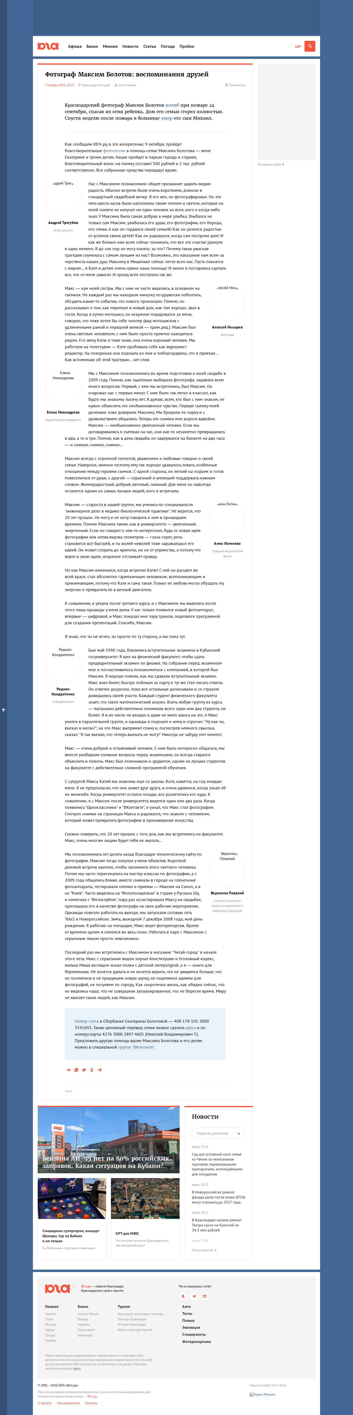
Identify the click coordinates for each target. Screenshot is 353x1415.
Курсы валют (86, 1330)
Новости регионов (212, 1133)
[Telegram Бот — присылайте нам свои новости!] (205, 1296)
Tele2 (69, 1091)
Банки (92, 46)
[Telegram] (194, 1296)
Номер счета (87, 1021)
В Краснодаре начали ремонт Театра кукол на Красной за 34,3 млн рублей (217, 1224)
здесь (191, 1027)
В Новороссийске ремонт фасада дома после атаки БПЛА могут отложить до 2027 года (218, 1197)
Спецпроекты (194, 1334)
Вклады (83, 1319)
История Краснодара (132, 1324)
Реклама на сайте (269, 164)
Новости (130, 46)
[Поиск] (309, 46)
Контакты (91, 1403)
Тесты (187, 1313)
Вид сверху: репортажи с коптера (140, 1314)
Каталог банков (88, 1314)
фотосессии (114, 150)
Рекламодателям (68, 1403)
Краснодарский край (96, 85)
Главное (52, 1306)
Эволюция (191, 1327)
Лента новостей (202, 1250)
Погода (168, 46)
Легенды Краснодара (132, 1319)
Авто (186, 1306)
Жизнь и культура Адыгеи (135, 1330)
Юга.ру (86, 1286)
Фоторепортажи (196, 1341)
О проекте (45, 1403)
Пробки (187, 46)
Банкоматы (85, 1335)
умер (166, 118)
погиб (172, 105)
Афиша (75, 46)
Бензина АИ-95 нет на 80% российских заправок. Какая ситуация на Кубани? (106, 1162)
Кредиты (84, 1324)
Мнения (110, 46)
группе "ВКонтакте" (136, 1047)
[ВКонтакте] (183, 1296)
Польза (188, 1320)
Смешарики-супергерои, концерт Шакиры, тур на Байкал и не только (71, 1235)
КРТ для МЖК (127, 1233)
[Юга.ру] (48, 46)
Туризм (124, 1306)
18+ (298, 46)
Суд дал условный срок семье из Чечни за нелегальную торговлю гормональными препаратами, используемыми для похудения (217, 1164)
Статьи (149, 46)
